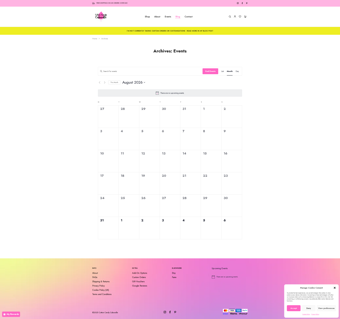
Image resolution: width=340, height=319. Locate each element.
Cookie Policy (306, 314)
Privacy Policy (315, 314)
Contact (189, 16)
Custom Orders (139, 277)
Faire (174, 277)
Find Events (210, 71)
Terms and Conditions (102, 294)
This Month (114, 82)
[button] (334, 287)
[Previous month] (99, 82)
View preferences (326, 308)
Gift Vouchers (138, 281)
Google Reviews (139, 285)
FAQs (94, 277)
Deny (308, 308)
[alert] (170, 93)
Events (168, 16)
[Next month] (104, 82)
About (157, 16)
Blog (178, 16)
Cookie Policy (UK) (100, 290)
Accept (293, 308)
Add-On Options (139, 273)
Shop (147, 16)
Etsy (174, 273)
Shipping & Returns (101, 281)
